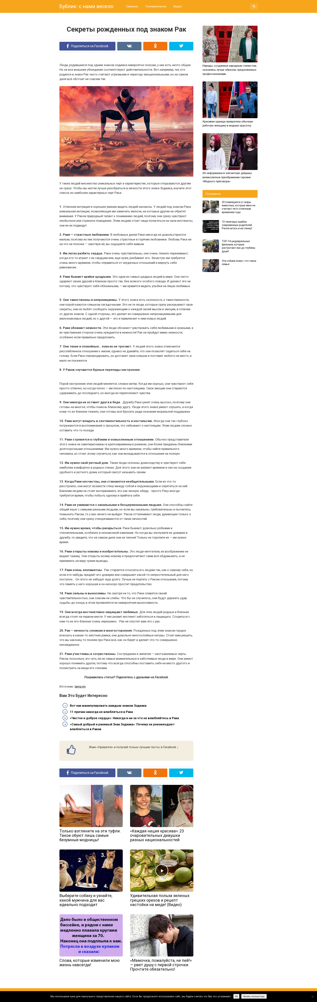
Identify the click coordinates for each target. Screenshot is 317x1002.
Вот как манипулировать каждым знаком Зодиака (108, 705)
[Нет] (312, 997)
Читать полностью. (254, 996)
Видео (178, 6)
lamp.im (80, 686)
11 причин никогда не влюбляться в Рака (101, 712)
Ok (236, 996)
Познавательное (155, 6)
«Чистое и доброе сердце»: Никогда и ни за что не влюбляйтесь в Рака (124, 718)
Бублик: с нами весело (86, 6)
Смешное (132, 6)
